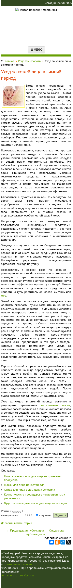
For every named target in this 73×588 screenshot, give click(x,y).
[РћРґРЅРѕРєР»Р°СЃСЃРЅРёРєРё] (57, 542)
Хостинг (29, 575)
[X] (68, 542)
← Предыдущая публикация (25, 530)
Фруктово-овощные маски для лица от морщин (35, 503)
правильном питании (18, 564)
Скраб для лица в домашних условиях (29, 489)
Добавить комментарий (16, 523)
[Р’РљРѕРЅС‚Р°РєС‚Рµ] (51, 542)
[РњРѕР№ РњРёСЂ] (62, 542)
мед (3, 295)
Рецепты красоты (29, 61)
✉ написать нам (12, 575)
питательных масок (55, 405)
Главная (8, 61)
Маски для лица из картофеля (24, 484)
